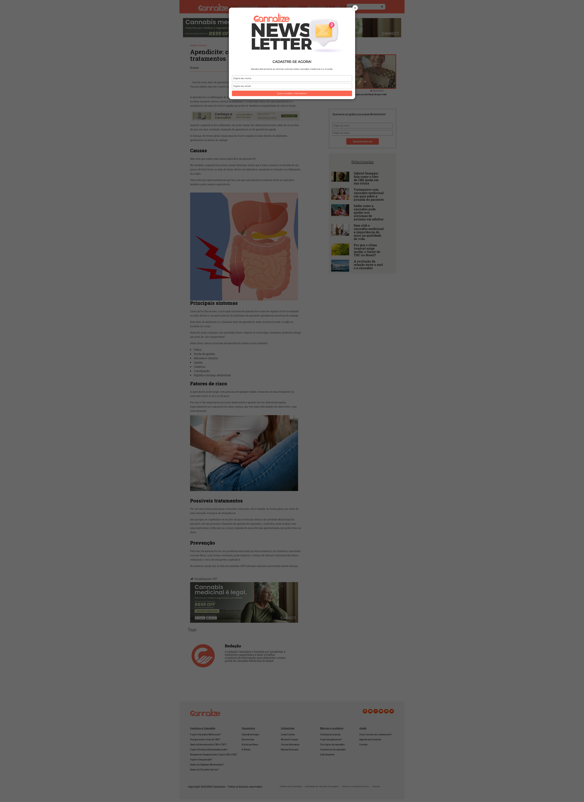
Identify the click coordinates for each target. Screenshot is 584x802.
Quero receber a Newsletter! (292, 93)
